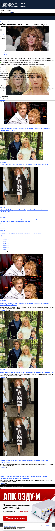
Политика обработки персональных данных (13, 3)
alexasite (2, 34)
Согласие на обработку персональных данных (14, 6)
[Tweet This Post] (28, 236)
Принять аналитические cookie (10, 528)
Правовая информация (8, 4)
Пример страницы (6, 5)
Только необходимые (20, 528)
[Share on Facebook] (28, 235)
